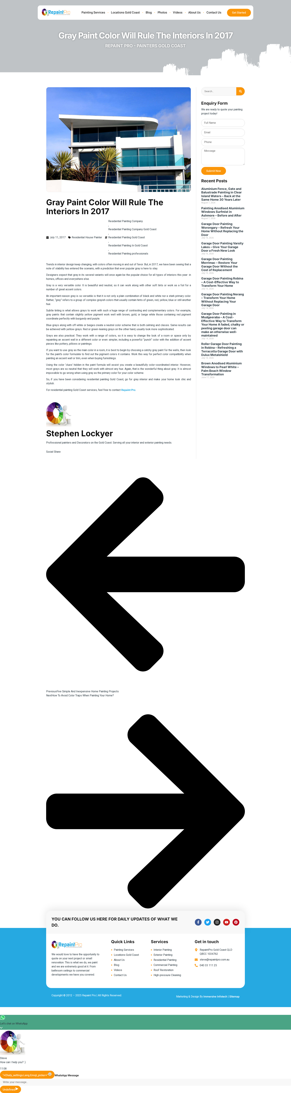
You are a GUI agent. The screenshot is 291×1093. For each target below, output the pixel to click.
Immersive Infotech (215, 997)
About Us (194, 12)
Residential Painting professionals (128, 254)
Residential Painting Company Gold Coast (132, 229)
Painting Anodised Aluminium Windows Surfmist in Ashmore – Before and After (222, 211)
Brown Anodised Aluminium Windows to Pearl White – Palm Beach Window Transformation (221, 369)
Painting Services (93, 12)
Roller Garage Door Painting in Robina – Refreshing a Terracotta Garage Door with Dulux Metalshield (222, 349)
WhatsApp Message (67, 1075)
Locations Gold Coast (125, 12)
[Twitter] (207, 922)
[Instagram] (217, 922)
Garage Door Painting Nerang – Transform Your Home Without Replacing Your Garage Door (222, 299)
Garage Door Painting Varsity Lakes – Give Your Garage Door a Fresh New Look (222, 247)
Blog (149, 12)
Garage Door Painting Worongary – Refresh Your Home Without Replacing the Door (222, 229)
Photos (162, 12)
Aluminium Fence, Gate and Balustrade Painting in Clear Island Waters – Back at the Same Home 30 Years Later (221, 194)
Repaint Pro (128, 390)
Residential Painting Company (125, 221)
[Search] (240, 91)
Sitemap (234, 997)
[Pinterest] (236, 922)
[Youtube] (226, 922)
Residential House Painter (87, 237)
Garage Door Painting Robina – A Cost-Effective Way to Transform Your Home (222, 282)
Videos (177, 12)
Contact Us (213, 12)
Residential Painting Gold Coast (126, 237)
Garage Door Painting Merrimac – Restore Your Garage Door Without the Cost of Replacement (219, 264)
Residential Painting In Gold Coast (128, 246)
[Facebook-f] (198, 922)
